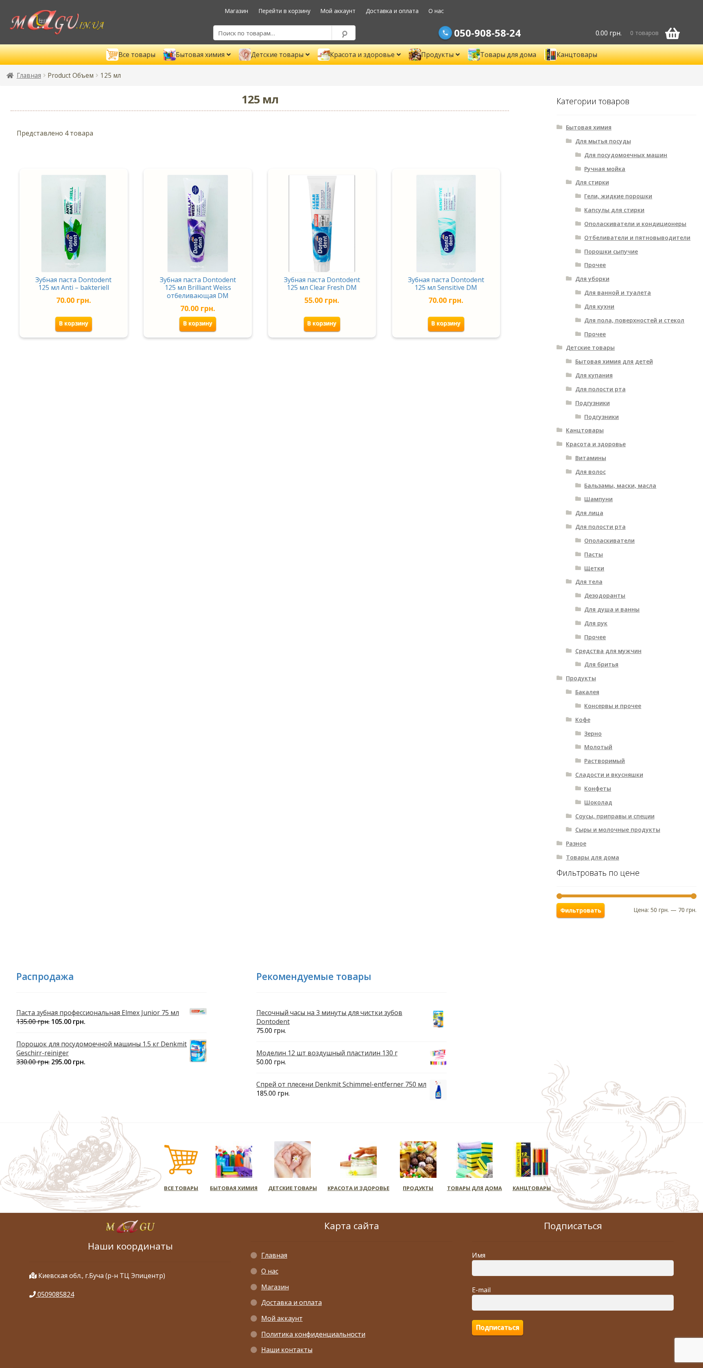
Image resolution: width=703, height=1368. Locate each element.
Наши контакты (286, 1349)
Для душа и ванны (612, 609)
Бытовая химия (588, 127)
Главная (29, 75)
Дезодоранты (604, 595)
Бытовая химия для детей (614, 361)
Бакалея (587, 692)
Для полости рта (600, 389)
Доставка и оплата (392, 11)
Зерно (593, 733)
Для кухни (599, 306)
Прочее (595, 265)
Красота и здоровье (596, 444)
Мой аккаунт (338, 11)
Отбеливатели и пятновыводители (637, 237)
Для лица (589, 513)
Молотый (598, 747)
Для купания (594, 375)
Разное (576, 843)
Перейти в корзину (284, 11)
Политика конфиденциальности (313, 1334)
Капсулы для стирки (614, 210)
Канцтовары (585, 430)
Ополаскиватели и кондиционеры (635, 224)
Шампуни (598, 499)
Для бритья (601, 664)
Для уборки (592, 279)
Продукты (581, 678)
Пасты (593, 554)
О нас (436, 11)
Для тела (589, 581)
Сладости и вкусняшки (609, 774)
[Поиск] (344, 33)
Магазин (236, 11)
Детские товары (590, 347)
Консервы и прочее (612, 706)
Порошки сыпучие (611, 251)
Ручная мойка (604, 169)
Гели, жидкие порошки (618, 196)
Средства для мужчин (608, 651)
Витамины (590, 458)
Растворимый (604, 761)
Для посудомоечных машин (625, 155)
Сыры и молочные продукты (617, 829)
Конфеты (597, 788)
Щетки (594, 568)
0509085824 (55, 1294)
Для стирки (592, 182)
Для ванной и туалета (617, 292)
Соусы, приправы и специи (615, 816)
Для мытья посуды (603, 141)
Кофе (582, 719)
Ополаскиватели (609, 540)
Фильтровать (580, 910)
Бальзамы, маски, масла (620, 485)
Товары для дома (592, 857)
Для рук (595, 623)
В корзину (73, 323)
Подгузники (592, 403)
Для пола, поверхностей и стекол (634, 320)
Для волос (590, 472)
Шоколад (598, 802)
